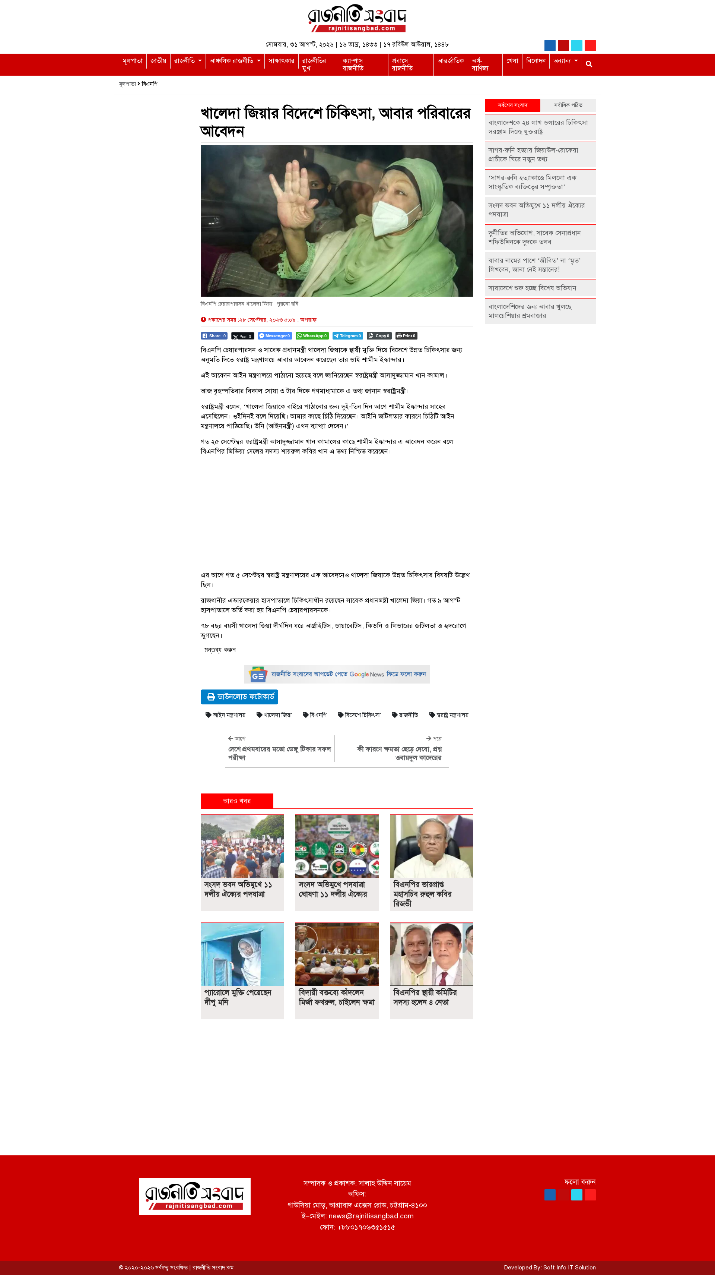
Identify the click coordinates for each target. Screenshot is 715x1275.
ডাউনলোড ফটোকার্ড (246, 696)
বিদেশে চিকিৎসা (362, 715)
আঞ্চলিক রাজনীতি (232, 61)
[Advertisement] (337, 514)
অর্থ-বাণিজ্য (480, 64)
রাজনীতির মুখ (314, 64)
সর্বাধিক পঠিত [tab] (568, 105)
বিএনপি (318, 715)
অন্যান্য (563, 61)
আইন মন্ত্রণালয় (228, 715)
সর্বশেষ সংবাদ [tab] (513, 105)
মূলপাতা (133, 61)
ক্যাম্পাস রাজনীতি (353, 64)
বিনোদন (536, 61)
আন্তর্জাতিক (451, 61)
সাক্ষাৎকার (281, 61)
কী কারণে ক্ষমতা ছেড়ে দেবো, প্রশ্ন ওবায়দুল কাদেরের (399, 753)
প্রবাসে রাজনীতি (402, 64)
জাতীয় (158, 61)
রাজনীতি (185, 61)
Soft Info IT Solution (569, 1267)
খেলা (512, 61)
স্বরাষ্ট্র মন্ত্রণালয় (451, 715)
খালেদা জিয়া (277, 715)
